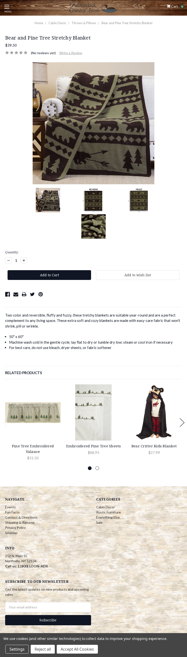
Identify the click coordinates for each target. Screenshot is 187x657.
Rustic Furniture (108, 512)
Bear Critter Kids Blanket (154, 445)
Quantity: (12, 252)
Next (182, 422)
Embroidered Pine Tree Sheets (93, 445)
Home (39, 23)
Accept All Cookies (77, 649)
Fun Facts (12, 512)
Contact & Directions (21, 517)
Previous (5, 422)
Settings (17, 649)
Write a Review (70, 53)
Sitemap (11, 533)
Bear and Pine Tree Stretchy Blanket (127, 23)
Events (10, 507)
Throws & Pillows (84, 23)
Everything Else (108, 517)
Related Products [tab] (23, 372)
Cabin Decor (57, 23)
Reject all (43, 649)
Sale (99, 522)
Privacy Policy (15, 527)
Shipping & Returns (20, 522)
